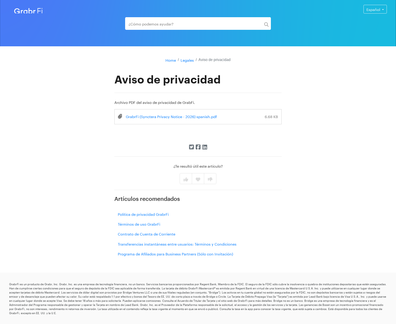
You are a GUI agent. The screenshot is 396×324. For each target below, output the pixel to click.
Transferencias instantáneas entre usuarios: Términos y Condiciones (177, 243)
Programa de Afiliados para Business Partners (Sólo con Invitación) (175, 253)
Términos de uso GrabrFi (139, 224)
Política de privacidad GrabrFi (143, 214)
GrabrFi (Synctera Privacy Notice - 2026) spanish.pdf (171, 116)
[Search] (266, 23)
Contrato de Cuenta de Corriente (146, 233)
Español (373, 9)
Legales (187, 60)
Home (170, 60)
